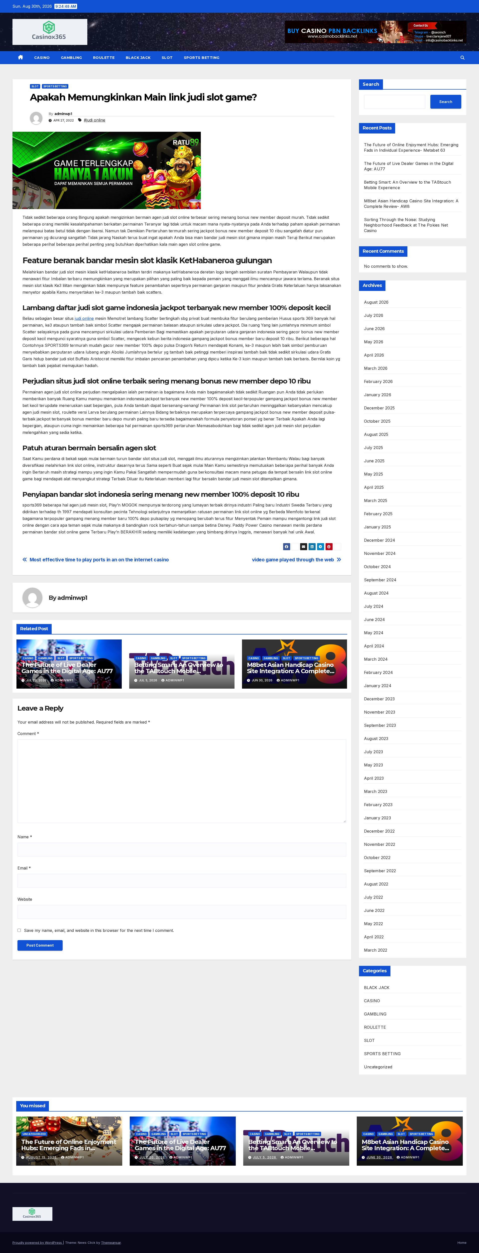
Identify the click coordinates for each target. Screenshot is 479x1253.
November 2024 (380, 553)
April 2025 (374, 487)
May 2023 (373, 764)
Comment (28, 733)
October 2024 (377, 566)
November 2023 (379, 712)
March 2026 (376, 368)
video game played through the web (293, 560)
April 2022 (374, 936)
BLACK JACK (138, 57)
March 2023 (375, 791)
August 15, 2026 (42, 1157)
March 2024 (376, 659)
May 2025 (373, 474)
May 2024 (374, 632)
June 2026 (374, 328)
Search (371, 84)
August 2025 (376, 434)
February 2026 (378, 381)
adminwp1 (63, 114)
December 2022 (379, 831)
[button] (463, 57)
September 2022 (380, 870)
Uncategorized (378, 1066)
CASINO (42, 57)
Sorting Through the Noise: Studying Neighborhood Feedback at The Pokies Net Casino (406, 225)
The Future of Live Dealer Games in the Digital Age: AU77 (67, 668)
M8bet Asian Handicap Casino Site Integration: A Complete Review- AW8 (290, 671)
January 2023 (377, 817)
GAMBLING (71, 57)
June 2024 (374, 619)
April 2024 (374, 645)
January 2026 (377, 394)
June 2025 (374, 460)
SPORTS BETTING (202, 57)
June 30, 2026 (379, 1157)
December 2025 (379, 407)
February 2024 (378, 672)
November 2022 (379, 844)
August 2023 (376, 738)
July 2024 (374, 606)
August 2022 (376, 883)
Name (24, 836)
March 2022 (375, 950)
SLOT (167, 57)
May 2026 (373, 341)
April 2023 (374, 778)
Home (462, 1243)
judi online (84, 318)
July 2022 (373, 897)
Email (24, 868)
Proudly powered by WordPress (37, 1243)
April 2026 (374, 355)
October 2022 (377, 857)
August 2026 (376, 302)
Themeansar (111, 1243)
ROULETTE (104, 57)
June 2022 (374, 910)
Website (24, 899)
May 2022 (373, 923)
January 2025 (377, 526)
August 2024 (376, 593)
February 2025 (378, 513)
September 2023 (380, 725)
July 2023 (373, 751)
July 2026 (373, 315)
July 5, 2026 (265, 1157)
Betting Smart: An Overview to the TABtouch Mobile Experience (178, 671)
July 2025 (373, 447)
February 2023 (378, 804)
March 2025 (375, 500)
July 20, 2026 (152, 1157)
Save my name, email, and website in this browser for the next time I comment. (99, 930)
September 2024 (380, 579)
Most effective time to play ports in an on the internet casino (99, 560)
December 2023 (379, 698)
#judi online (94, 120)
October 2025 (377, 421)
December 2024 (379, 540)
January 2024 (377, 685)
